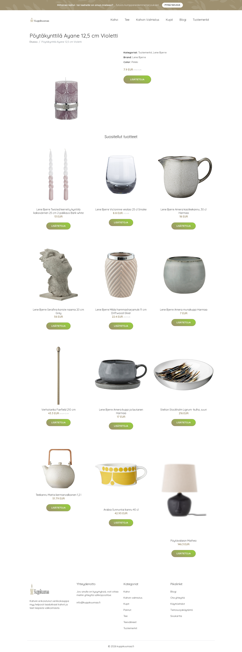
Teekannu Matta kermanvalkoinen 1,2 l (58, 494)
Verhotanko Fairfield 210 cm (58, 409)
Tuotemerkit (201, 20)
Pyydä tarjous (172, 5)
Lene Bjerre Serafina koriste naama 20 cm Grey (58, 311)
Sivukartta (176, 616)
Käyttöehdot (177, 603)
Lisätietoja (137, 79)
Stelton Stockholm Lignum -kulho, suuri (183, 409)
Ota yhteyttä (177, 597)
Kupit (169, 20)
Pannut (127, 609)
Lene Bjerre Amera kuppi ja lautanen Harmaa (121, 411)
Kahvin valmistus (147, 20)
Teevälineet (129, 622)
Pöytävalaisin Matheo (184, 540)
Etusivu (34, 41)
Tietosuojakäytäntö (181, 609)
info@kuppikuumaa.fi (88, 602)
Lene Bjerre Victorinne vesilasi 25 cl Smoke (121, 209)
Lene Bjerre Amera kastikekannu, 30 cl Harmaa (183, 211)
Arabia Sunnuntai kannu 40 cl (121, 509)
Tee (127, 20)
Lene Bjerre (160, 52)
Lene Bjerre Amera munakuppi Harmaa (183, 309)
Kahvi (114, 20)
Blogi (182, 20)
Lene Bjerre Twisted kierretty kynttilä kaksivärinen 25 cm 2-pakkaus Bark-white (58, 211)
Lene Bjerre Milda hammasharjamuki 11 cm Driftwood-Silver (121, 311)
